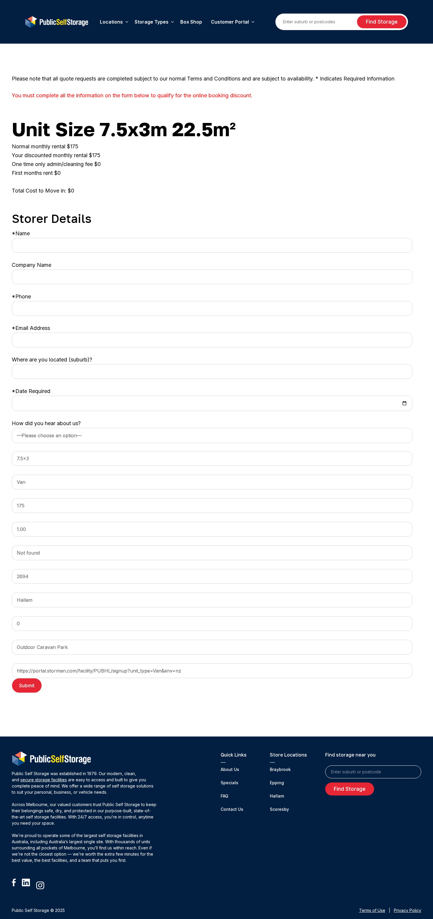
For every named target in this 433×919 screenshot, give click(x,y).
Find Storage (382, 22)
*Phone (21, 296)
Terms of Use (372, 910)
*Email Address (31, 328)
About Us (230, 769)
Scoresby (279, 809)
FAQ (224, 795)
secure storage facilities (43, 779)
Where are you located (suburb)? (52, 359)
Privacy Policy (407, 910)
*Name (21, 233)
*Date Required (31, 391)
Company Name (31, 265)
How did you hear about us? (46, 423)
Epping (277, 782)
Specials (229, 782)
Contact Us (232, 809)
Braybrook (280, 769)
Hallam (277, 795)
